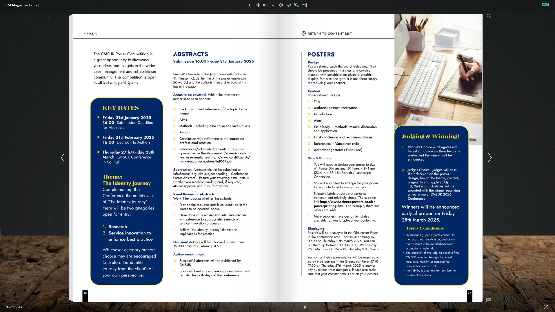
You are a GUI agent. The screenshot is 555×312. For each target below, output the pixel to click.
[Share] (265, 5)
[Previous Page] (63, 157)
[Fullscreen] (546, 307)
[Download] (273, 5)
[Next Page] (489, 157)
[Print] (289, 5)
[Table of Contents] (251, 5)
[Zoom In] (296, 5)
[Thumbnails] (258, 5)
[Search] (489, 16)
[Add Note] (489, 300)
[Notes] (304, 5)
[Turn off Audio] (281, 5)
